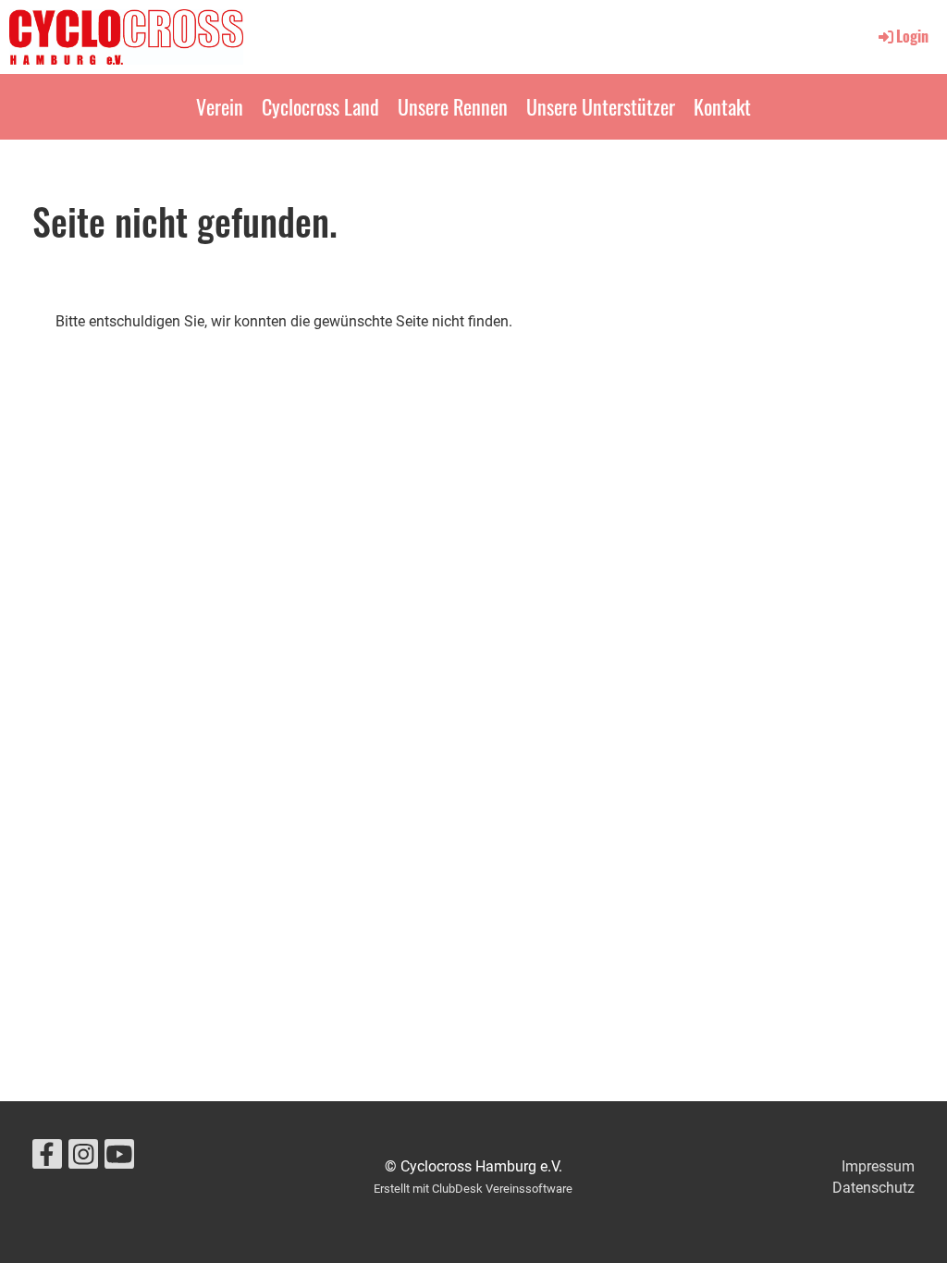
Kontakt (722, 106)
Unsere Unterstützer (600, 106)
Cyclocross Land (320, 106)
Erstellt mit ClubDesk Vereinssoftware (473, 1189)
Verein (219, 106)
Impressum (878, 1166)
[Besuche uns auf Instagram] (83, 1158)
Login (912, 36)
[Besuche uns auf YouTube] (119, 1158)
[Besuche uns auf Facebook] (47, 1158)
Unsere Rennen (453, 106)
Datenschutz (873, 1187)
